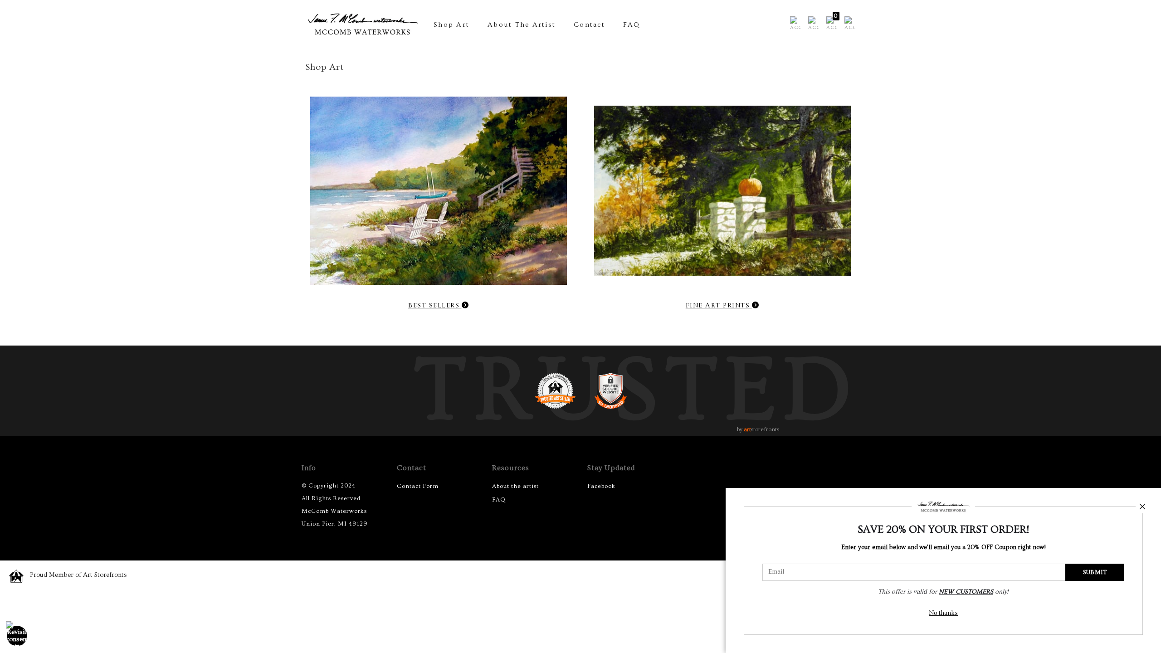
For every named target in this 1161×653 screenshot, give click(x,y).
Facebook (601, 486)
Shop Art (451, 25)
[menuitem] (795, 24)
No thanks (943, 613)
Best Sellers (435, 305)
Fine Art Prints (719, 305)
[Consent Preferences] (17, 635)
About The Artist (522, 25)
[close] (1142, 506)
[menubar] (820, 24)
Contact (589, 25)
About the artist (515, 486)
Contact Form (418, 486)
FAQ (631, 25)
